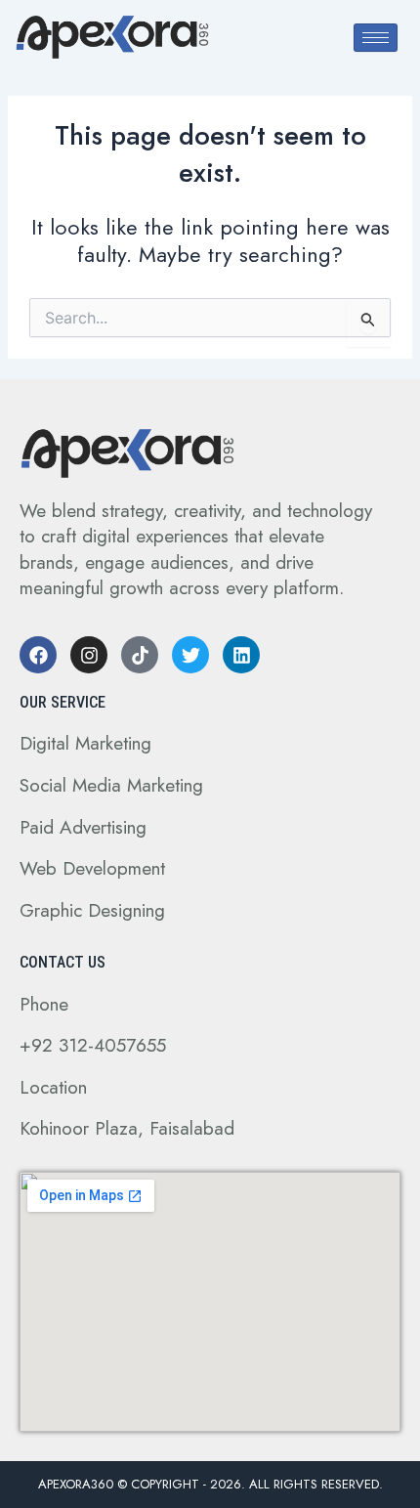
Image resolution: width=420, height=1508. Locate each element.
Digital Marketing (85, 743)
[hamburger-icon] (376, 37)
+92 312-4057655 (93, 1045)
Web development (92, 868)
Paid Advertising (83, 827)
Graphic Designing (92, 910)
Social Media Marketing (111, 785)
